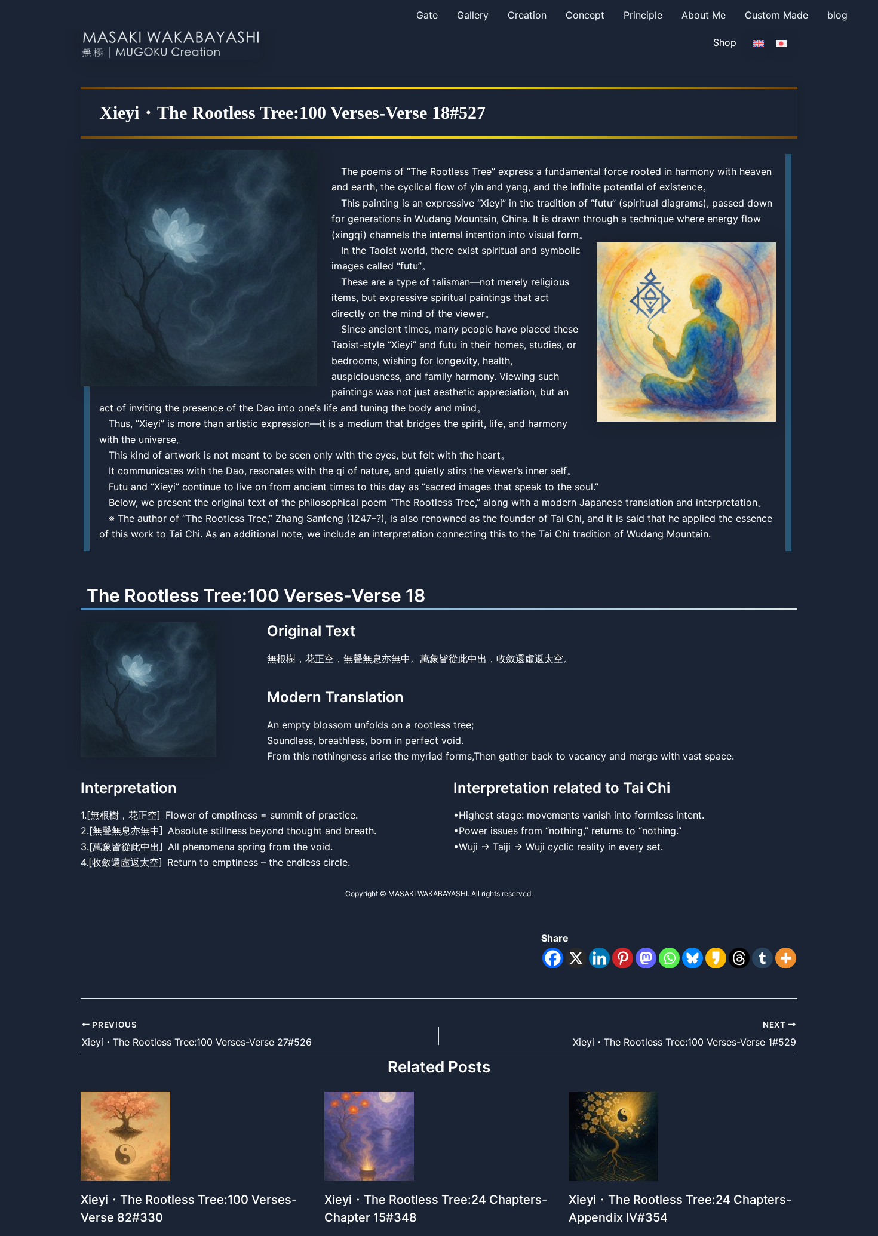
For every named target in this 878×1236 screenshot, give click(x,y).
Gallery (473, 15)
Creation (527, 15)
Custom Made (776, 15)
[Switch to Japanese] (781, 43)
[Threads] (739, 958)
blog (837, 15)
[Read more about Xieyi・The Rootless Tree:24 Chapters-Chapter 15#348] (369, 1135)
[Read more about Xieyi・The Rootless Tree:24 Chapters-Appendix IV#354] (613, 1135)
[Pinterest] (622, 958)
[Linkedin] (599, 958)
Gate (427, 15)
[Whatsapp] (669, 958)
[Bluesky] (692, 958)
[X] (576, 958)
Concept (585, 15)
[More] (785, 958)
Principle (643, 15)
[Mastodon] (646, 958)
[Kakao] (715, 958)
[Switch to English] (758, 43)
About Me (703, 15)
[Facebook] (552, 958)
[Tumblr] (762, 958)
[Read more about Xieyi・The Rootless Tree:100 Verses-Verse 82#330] (125, 1135)
